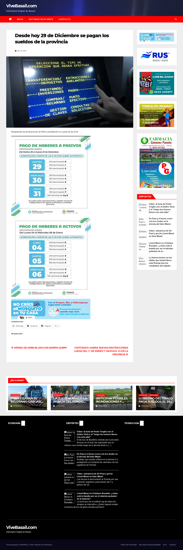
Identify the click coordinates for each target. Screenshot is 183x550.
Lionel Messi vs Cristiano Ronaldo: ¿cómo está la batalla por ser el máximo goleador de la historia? (97, 496)
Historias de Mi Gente (41, 19)
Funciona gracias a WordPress (17, 545)
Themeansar (47, 545)
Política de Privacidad (129, 545)
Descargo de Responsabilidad (149, 545)
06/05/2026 (60, 406)
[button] (176, 19)
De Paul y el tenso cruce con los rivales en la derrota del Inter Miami (160, 221)
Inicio (20, 19)
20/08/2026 (17, 406)
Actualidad (15, 395)
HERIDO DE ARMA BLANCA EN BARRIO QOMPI (40, 347)
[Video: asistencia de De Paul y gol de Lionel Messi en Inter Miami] (143, 234)
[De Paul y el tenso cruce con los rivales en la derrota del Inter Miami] (143, 222)
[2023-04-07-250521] (50, 309)
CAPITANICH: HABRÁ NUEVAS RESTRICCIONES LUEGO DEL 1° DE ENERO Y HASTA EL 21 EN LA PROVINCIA (101, 351)
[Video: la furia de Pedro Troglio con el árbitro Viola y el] (143, 207)
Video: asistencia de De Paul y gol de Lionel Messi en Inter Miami (161, 233)
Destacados (153, 395)
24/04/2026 (102, 406)
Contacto (64, 19)
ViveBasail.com (21, 5)
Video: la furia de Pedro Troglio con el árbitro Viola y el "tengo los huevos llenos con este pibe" (97, 434)
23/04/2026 (145, 406)
